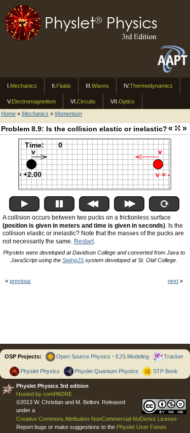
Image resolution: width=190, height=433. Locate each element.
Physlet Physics (40, 371)
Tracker (173, 356)
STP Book (165, 371)
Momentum (68, 114)
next (173, 281)
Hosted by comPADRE (44, 394)
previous (20, 281)
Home (8, 114)
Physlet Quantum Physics (106, 371)
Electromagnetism (31, 101)
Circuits (83, 101)
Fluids (61, 86)
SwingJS (73, 260)
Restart (84, 241)
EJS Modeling (132, 356)
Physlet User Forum (141, 427)
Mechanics (22, 86)
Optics (122, 101)
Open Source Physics (83, 356)
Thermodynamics (148, 86)
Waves (97, 86)
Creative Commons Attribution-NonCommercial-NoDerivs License (96, 419)
